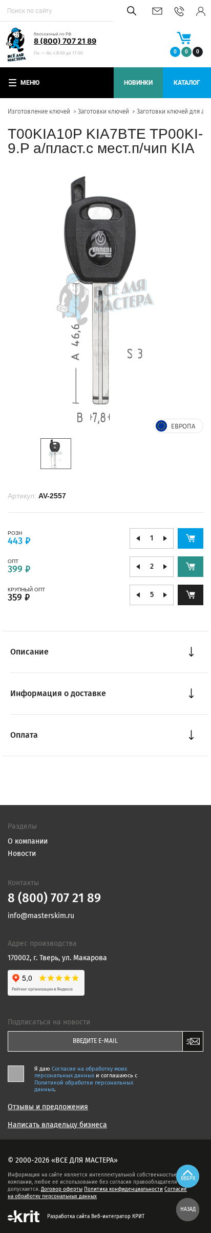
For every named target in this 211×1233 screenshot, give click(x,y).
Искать (129, 11)
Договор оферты (61, 1189)
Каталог (187, 82)
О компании (28, 841)
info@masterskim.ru (157, 11)
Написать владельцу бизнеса (57, 1125)
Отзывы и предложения (48, 1107)
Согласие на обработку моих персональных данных (80, 1072)
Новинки (138, 82)
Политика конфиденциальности (123, 1189)
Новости (22, 853)
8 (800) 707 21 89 (65, 40)
